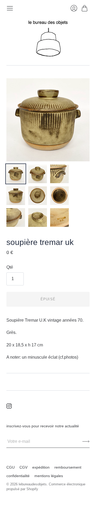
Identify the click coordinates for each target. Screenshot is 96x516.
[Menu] (9, 8)
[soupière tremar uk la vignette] (15, 174)
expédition (41, 467)
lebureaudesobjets (33, 484)
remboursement (67, 467)
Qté (9, 267)
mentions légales (48, 476)
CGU (10, 467)
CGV (23, 467)
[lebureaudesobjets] (48, 38)
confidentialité (18, 476)
